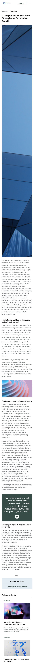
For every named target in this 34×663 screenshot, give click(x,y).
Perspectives (13, 11)
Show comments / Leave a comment (17, 586)
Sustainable (7, 600)
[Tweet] (17, 517)
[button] (30, 3)
